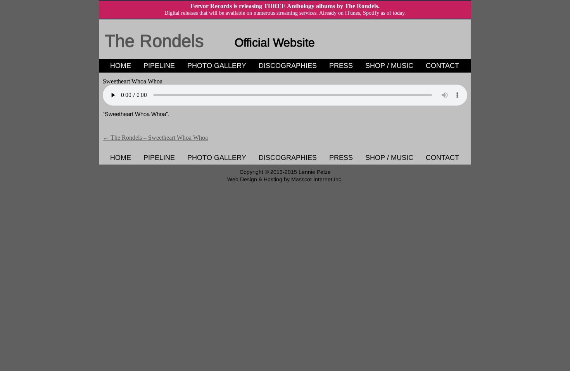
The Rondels (154, 41)
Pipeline (159, 65)
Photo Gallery (216, 65)
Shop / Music (389, 65)
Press (341, 65)
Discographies (288, 65)
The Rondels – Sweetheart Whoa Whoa (155, 137)
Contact (442, 65)
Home (120, 65)
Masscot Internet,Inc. (317, 179)
